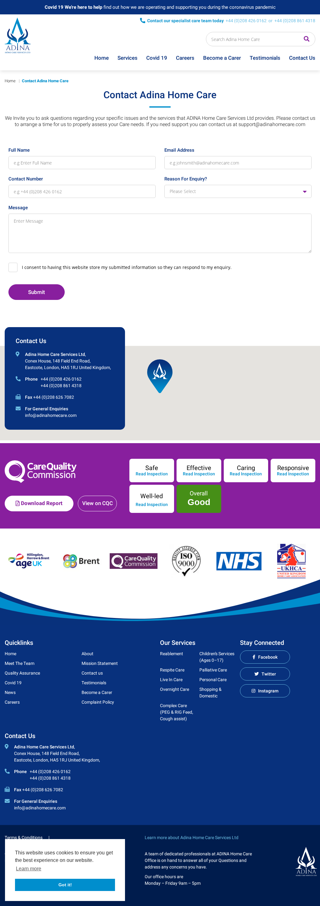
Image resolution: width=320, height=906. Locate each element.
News (10, 692)
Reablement (171, 653)
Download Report (41, 503)
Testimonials (265, 58)
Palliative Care (213, 670)
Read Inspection (152, 474)
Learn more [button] (28, 868)
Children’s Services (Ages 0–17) (216, 657)
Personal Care (213, 679)
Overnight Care (174, 689)
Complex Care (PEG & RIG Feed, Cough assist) (176, 712)
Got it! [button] (65, 884)
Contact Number (25, 179)
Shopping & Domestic (210, 692)
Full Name (19, 150)
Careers (185, 58)
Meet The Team (19, 663)
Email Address (179, 150)
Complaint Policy (98, 702)
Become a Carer (222, 58)
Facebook (268, 657)
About (87, 653)
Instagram (268, 691)
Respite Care (172, 670)
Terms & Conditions (23, 837)
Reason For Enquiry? (185, 179)
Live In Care (171, 679)
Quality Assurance (22, 673)
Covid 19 (156, 58)
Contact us (92, 673)
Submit (36, 292)
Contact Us (302, 58)
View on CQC (97, 503)
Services (128, 58)
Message (18, 208)
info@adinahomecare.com (51, 415)
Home (101, 58)
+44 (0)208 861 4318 (294, 21)
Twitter (269, 674)
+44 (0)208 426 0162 (246, 21)
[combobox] (238, 191)
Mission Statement (100, 663)
